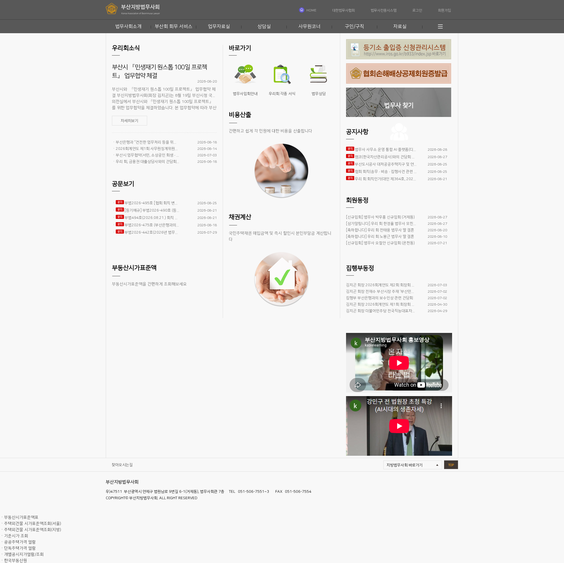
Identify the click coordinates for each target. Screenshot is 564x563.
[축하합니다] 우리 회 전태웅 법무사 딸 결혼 (380, 230)
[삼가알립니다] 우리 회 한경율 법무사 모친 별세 (381, 224)
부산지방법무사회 (122, 482)
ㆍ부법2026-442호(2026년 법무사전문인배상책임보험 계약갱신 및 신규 (145, 232)
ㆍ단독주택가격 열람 (18, 548)
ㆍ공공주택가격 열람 (18, 542)
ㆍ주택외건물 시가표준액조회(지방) (30, 529)
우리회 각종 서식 (282, 94)
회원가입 (444, 10)
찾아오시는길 (122, 465)
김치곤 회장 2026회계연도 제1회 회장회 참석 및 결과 (381, 304)
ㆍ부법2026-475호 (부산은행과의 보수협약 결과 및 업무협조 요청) (145, 225)
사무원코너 (309, 26)
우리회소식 (126, 48)
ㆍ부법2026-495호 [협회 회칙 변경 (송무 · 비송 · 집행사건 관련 (145, 203)
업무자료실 (219, 26)
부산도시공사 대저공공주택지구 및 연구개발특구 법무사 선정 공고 (386, 164)
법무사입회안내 (245, 94)
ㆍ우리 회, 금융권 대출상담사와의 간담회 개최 (145, 162)
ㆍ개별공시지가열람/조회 (22, 554)
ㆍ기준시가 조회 (14, 536)
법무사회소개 (128, 26)
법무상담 (319, 94)
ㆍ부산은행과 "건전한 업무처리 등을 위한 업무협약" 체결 (145, 142)
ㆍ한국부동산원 (13, 560)
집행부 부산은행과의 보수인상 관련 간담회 (379, 298)
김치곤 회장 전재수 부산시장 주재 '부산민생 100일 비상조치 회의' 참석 (381, 291)
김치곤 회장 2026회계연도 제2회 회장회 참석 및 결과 (381, 285)
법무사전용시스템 (384, 10)
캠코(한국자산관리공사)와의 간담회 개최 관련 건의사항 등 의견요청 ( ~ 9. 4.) (386, 157)
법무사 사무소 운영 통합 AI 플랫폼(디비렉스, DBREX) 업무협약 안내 (386, 150)
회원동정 (357, 200)
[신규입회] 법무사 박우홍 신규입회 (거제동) (380, 217)
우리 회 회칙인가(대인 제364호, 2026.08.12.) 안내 (386, 179)
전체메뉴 (441, 26)
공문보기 (123, 183)
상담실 (264, 26)
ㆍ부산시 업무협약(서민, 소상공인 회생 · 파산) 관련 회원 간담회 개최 (145, 155)
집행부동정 (360, 268)
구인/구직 (354, 26)
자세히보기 (129, 121)
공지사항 (357, 131)
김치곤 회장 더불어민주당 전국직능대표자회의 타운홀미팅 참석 (381, 311)
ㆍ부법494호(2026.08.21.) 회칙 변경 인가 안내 (145, 218)
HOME (311, 10)
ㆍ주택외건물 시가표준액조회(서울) (30, 523)
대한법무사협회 (343, 10)
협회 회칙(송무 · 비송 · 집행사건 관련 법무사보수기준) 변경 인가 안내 (386, 172)
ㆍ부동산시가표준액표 (19, 517)
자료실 (400, 26)
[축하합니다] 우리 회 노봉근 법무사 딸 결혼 (380, 236)
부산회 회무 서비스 (173, 26)
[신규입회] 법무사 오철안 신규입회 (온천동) (380, 243)
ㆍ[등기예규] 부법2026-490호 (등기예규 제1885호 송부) (145, 210)
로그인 (417, 10)
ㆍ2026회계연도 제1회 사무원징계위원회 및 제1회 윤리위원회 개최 (145, 149)
